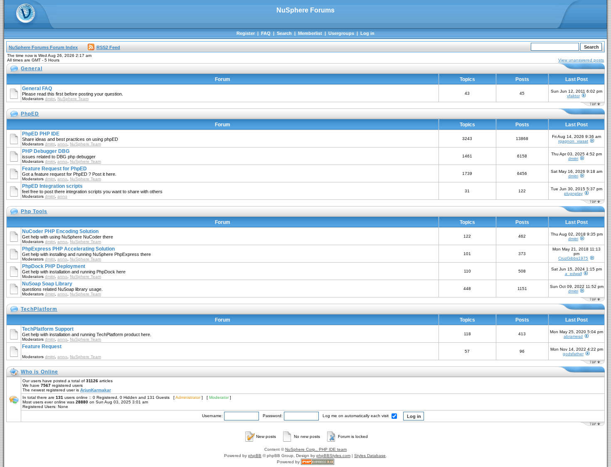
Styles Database (370, 455)
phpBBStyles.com (333, 455)
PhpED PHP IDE (40, 134)
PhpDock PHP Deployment (53, 266)
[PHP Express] (317, 462)
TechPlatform (39, 309)
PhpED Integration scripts (52, 186)
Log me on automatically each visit (356, 415)
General (31, 68)
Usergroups (341, 33)
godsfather (573, 353)
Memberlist (310, 33)
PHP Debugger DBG (45, 151)
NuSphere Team (73, 98)
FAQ (266, 33)
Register (246, 33)
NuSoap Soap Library (47, 284)
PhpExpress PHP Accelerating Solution (68, 249)
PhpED (30, 114)
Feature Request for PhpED (54, 169)
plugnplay (573, 193)
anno (62, 144)
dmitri (50, 98)
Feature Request (42, 346)
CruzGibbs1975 (573, 258)
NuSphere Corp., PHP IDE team (316, 449)
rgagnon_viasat (573, 141)
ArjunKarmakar (95, 390)
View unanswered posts (581, 60)
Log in (367, 33)
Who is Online (39, 372)
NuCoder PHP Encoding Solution (60, 231)
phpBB (254, 455)
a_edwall (573, 273)
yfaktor (573, 95)
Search (284, 33)
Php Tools (34, 211)
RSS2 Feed (108, 47)
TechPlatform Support (48, 329)
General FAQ (37, 88)
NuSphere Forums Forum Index (43, 47)
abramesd (573, 336)
